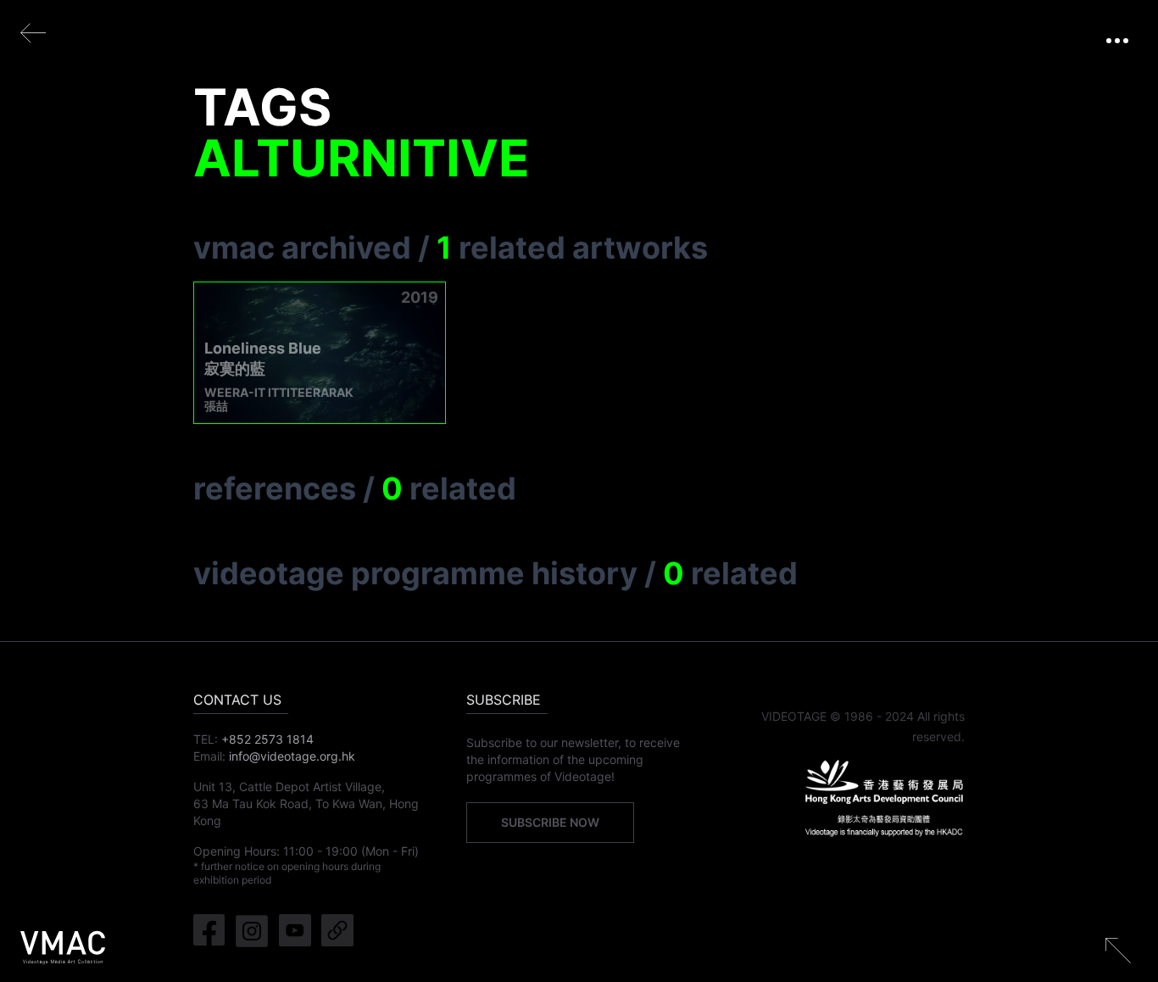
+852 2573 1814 (267, 739)
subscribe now (550, 822)
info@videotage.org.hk (292, 756)
